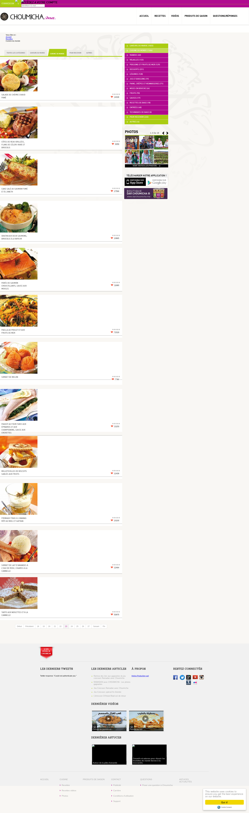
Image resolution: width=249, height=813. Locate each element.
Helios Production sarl (140, 676)
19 (44, 626)
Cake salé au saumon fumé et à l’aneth (14, 190)
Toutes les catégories (16, 53)
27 (89, 626)
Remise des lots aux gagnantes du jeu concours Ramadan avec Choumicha (110, 677)
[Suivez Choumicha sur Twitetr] (182, 679)
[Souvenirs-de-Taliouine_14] (132, 163)
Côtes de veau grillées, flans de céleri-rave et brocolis (13, 145)
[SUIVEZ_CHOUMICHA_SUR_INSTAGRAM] (201, 679)
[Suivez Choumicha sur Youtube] (195, 678)
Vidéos (175, 15)
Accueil (144, 15)
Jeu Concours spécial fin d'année (107, 692)
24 (72, 626)
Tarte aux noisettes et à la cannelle (14, 614)
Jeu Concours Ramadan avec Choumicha (111, 688)
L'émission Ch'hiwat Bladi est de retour (110, 696)
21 (55, 626)
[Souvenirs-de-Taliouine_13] (146, 163)
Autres (89, 53)
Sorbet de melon (9, 377)
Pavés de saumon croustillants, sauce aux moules (14, 286)
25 (77, 626)
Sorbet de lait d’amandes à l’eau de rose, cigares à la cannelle (14, 568)
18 (38, 626)
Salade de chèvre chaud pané (13, 96)
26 (83, 626)
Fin (104, 626)
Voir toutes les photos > (146, 166)
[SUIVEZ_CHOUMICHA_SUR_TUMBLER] (188, 684)
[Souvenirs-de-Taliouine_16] (146, 149)
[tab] (146, 46)
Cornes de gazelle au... (103, 729)
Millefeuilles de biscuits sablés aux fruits (14, 472)
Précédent (29, 626)
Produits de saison (196, 15)
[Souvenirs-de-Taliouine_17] (132, 149)
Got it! (224, 802)
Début (19, 626)
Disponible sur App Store (135, 182)
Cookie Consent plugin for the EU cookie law (224, 807)
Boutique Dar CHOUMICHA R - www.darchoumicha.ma (145, 193)
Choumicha (28, 16)
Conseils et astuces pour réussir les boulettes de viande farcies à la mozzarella (149, 760)
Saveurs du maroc (37, 53)
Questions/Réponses (225, 15)
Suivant (96, 626)
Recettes (160, 15)
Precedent (167, 133)
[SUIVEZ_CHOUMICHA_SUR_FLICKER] (195, 684)
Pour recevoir (75, 53)
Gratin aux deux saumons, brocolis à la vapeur (14, 237)
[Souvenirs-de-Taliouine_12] (161, 163)
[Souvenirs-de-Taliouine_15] (161, 149)
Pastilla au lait (136, 729)
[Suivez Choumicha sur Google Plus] (188, 679)
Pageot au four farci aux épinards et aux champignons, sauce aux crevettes (13, 428)
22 (61, 626)
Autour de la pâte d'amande (105, 763)
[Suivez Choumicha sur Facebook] (175, 679)
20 (49, 626)
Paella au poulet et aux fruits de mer (13, 331)
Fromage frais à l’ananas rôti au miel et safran (14, 519)
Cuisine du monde (57, 54)
